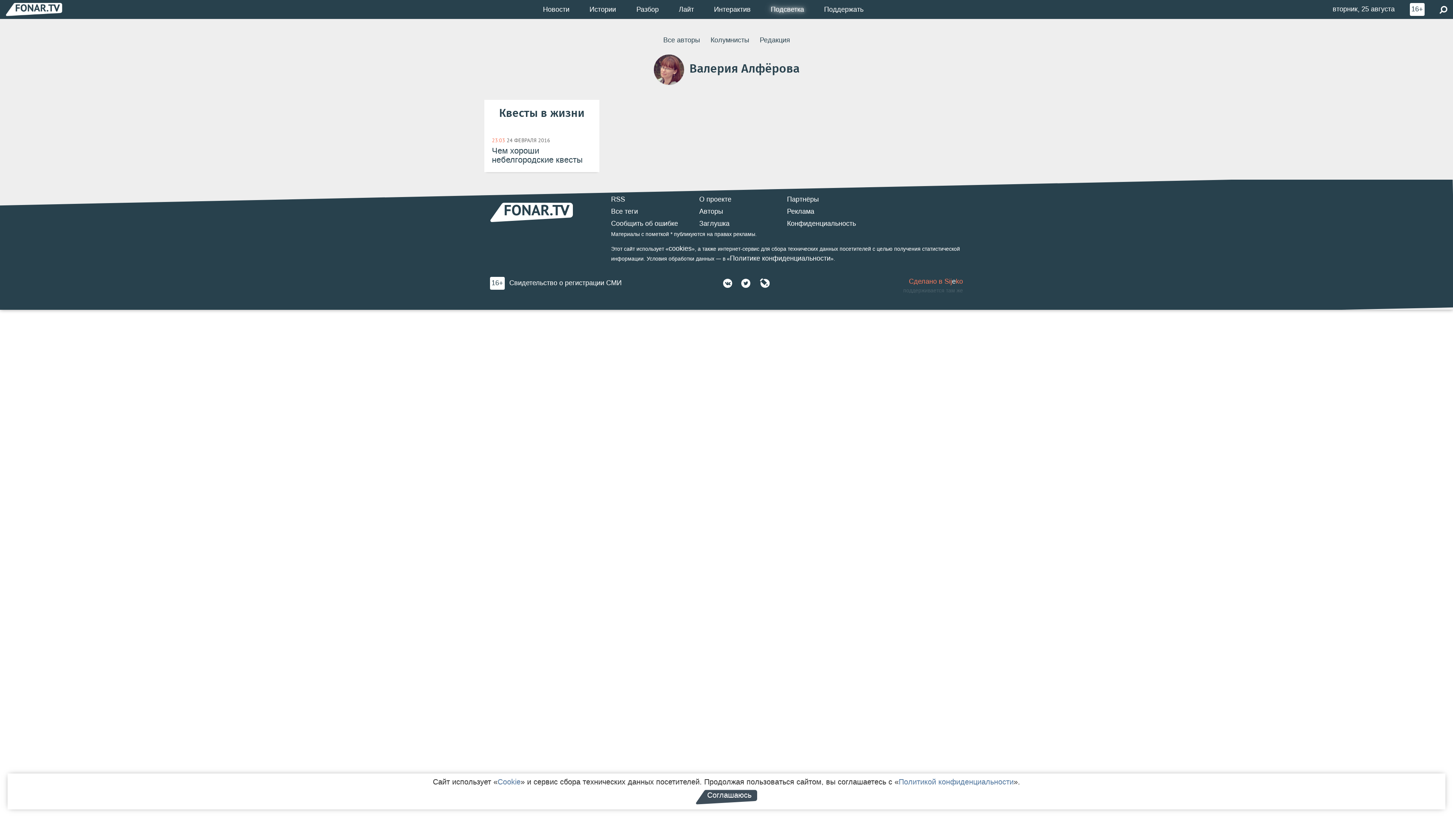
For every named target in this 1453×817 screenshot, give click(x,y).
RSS (618, 199)
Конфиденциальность (821, 223)
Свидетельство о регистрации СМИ (565, 282)
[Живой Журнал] (764, 283)
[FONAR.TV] (34, 9)
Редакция (775, 40)
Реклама (800, 211)
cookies (680, 248)
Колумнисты (730, 40)
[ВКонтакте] (727, 283)
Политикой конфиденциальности (956, 782)
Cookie (509, 782)
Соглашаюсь (729, 795)
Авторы (711, 211)
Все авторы (681, 40)
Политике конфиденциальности (780, 258)
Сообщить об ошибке (644, 223)
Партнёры (803, 199)
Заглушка (714, 223)
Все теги (624, 211)
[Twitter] (745, 283)
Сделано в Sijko (936, 281)
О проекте (715, 199)
